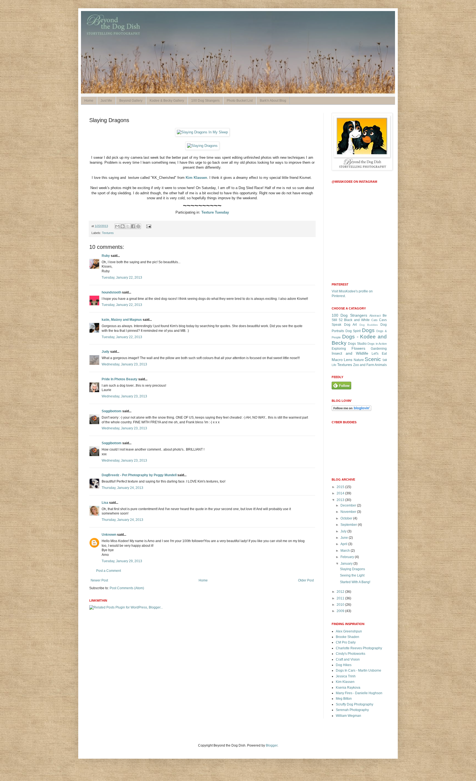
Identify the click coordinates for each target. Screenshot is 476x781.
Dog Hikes (343, 665)
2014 (341, 493)
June (344, 538)
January (346, 563)
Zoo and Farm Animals (370, 365)
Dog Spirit (353, 331)
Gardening (379, 349)
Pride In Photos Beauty (119, 379)
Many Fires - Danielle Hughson (359, 693)
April (344, 544)
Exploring (339, 349)
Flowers (358, 348)
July (343, 531)
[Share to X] (128, 226)
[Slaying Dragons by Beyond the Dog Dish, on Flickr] (202, 146)
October (346, 518)
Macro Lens (342, 359)
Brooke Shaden (347, 637)
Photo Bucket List (240, 101)
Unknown (109, 535)
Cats (374, 320)
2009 (341, 611)
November (348, 512)
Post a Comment (108, 571)
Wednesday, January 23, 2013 (124, 364)
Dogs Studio (357, 344)
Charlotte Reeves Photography (359, 648)
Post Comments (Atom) (127, 588)
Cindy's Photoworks (350, 654)
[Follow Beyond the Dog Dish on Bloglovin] (351, 410)
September (349, 525)
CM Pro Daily (346, 642)
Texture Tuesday (215, 212)
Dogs (368, 330)
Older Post (306, 580)
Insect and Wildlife (350, 353)
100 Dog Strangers (205, 101)
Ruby (106, 256)
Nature (359, 360)
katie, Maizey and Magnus (122, 320)
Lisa (105, 503)
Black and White (357, 320)
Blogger (271, 745)
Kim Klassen (196, 178)
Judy (105, 352)
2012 (341, 592)
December (348, 505)
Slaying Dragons (352, 569)
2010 (341, 605)
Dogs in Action (377, 343)
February (347, 557)
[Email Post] (148, 226)
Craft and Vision (348, 659)
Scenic (373, 359)
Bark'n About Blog (273, 101)
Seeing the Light (352, 575)
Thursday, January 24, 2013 (122, 488)
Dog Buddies (368, 324)
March (345, 551)
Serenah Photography (352, 710)
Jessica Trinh (346, 676)
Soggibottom (111, 411)
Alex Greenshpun (349, 631)
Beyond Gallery (130, 101)
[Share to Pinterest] (138, 226)
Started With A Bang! (355, 582)
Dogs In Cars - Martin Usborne (358, 670)
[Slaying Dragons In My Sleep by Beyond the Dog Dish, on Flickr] (202, 132)
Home (88, 101)
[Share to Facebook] (133, 226)
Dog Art (350, 325)
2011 (341, 598)
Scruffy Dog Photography (354, 704)
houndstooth (111, 292)
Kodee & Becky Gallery (167, 101)
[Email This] (117, 226)
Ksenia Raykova (348, 688)
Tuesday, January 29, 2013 (122, 561)
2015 (341, 487)
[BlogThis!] (122, 226)
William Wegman (348, 716)
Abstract (375, 315)
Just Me (106, 101)
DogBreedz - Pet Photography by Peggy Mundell (139, 475)
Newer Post (99, 580)
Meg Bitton (344, 699)
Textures (108, 233)
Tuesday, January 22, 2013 (122, 277)
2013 (341, 500)
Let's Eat (379, 354)
